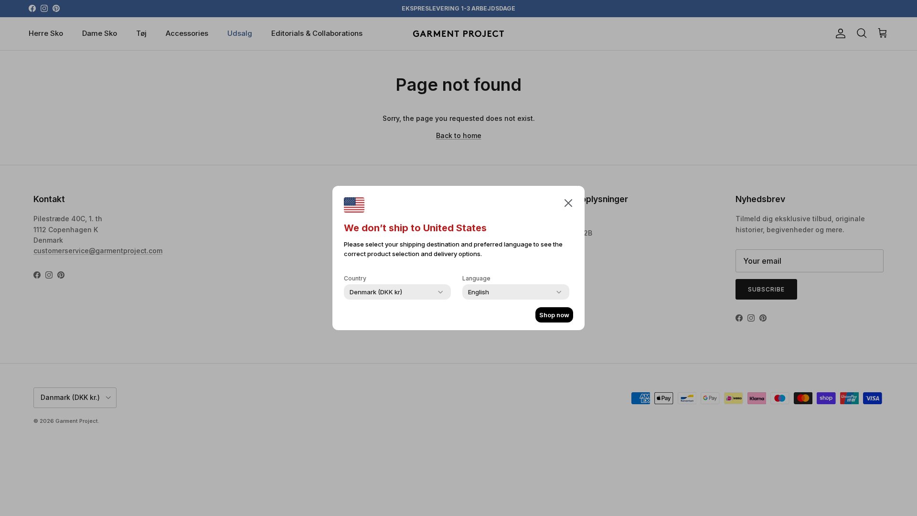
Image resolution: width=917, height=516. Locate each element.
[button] (568, 202)
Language (476, 278)
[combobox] (376, 292)
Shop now (554, 315)
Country (355, 278)
